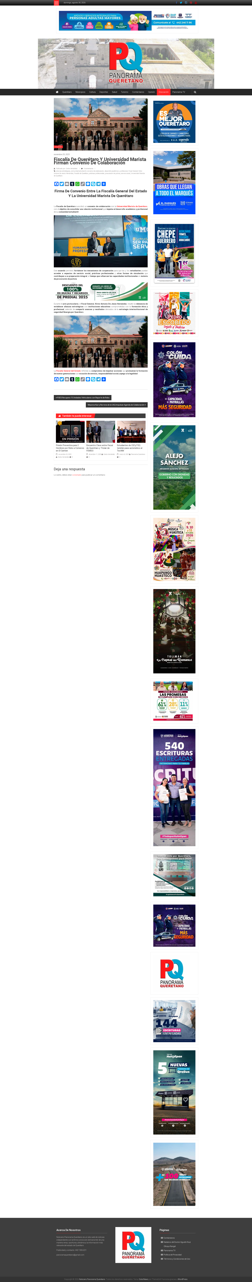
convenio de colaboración (95, 171)
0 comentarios (88, 168)
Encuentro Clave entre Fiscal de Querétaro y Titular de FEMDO (99, 448)
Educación (164, 92)
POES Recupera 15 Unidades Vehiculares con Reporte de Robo (83, 398)
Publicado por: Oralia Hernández (67, 168)
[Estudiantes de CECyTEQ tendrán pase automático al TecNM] (131, 432)
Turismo (124, 92)
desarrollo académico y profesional (116, 171)
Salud (114, 92)
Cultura (92, 92)
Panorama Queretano (138, 454)
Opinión (151, 92)
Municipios (80, 92)
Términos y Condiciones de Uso (177, 1259)
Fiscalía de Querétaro (81, 173)
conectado (76, 475)
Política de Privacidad (173, 1255)
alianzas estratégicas (63, 171)
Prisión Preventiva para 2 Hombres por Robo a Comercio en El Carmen (70, 448)
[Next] (190, 253)
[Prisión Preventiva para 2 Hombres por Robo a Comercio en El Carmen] (70, 432)
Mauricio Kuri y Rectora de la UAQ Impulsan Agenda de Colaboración (116, 405)
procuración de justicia (112, 173)
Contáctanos (138, 92)
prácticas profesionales (96, 173)
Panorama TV (178, 92)
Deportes (103, 92)
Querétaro (67, 92)
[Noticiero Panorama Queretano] (126, 64)
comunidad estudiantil (78, 171)
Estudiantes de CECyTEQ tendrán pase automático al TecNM (129, 448)
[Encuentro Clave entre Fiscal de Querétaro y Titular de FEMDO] (100, 432)
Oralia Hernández (63, 457)
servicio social (125, 173)
